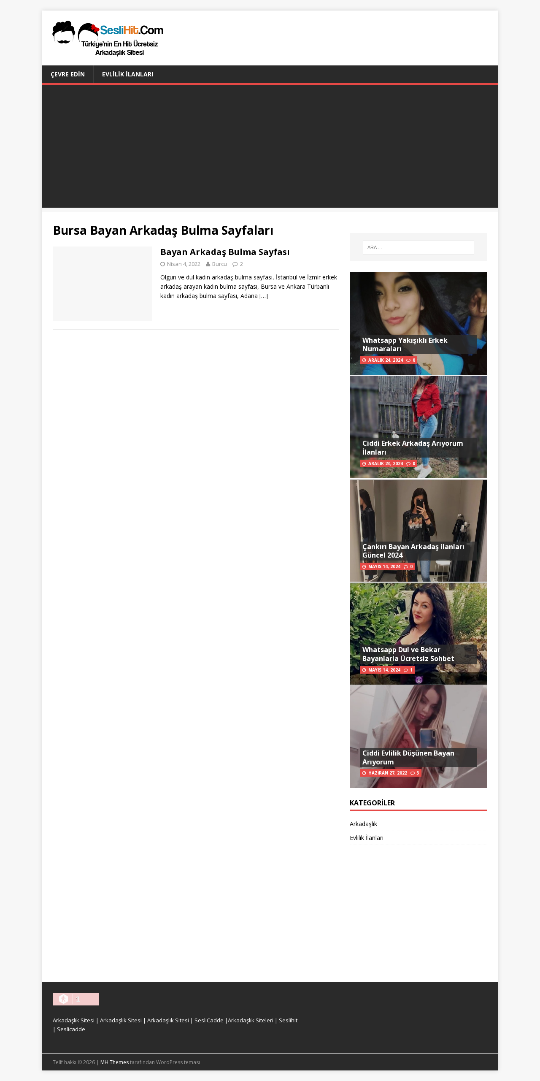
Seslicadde (71, 1029)
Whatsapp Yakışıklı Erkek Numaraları (405, 345)
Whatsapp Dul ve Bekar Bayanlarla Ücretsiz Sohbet (408, 654)
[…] (263, 296)
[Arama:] (418, 247)
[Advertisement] (270, 148)
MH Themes (114, 1062)
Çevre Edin (68, 74)
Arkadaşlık (363, 824)
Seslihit (288, 1020)
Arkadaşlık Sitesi (73, 1020)
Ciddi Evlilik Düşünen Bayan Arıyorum (408, 757)
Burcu (219, 264)
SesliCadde (209, 1020)
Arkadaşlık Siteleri (250, 1020)
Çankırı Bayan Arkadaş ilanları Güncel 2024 (413, 551)
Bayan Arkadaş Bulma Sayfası (225, 251)
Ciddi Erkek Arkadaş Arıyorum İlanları (412, 448)
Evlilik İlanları (127, 74)
